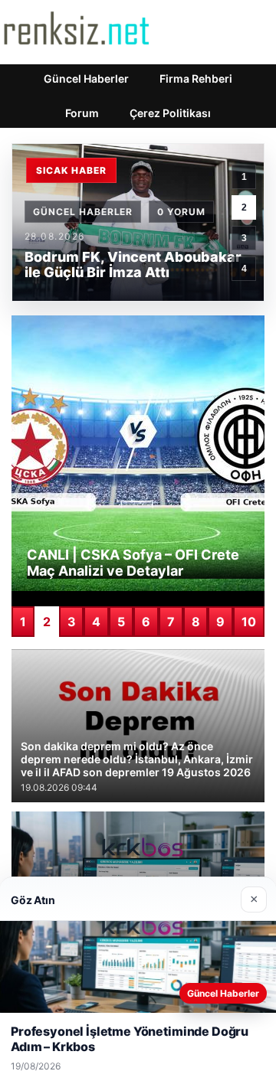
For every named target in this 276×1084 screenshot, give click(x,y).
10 (249, 621)
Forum (82, 112)
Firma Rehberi (195, 78)
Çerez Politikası (170, 112)
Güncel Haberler (86, 78)
